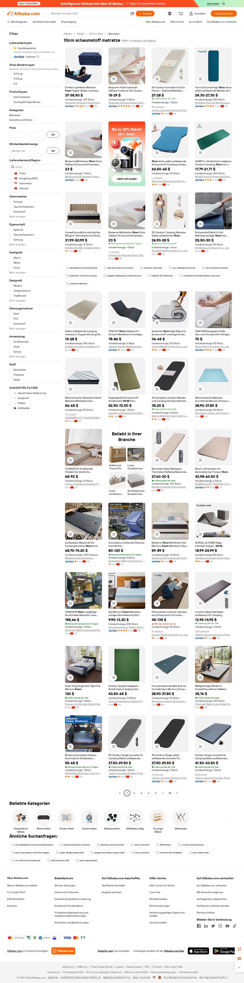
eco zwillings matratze (184, 268)
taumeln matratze (153, 268)
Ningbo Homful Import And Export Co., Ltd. (213, 176)
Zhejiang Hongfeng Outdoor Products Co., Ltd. (83, 346)
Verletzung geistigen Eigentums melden (167, 914)
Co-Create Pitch (16, 892)
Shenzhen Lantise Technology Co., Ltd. (213, 413)
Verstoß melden (158, 922)
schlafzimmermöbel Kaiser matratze (201, 275)
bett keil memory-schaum (120, 268)
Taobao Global (133, 966)
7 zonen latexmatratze (192, 845)
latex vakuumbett (88, 860)
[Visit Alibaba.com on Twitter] (213, 926)
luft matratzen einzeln (217, 268)
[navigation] (34, 414)
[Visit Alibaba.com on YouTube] (227, 926)
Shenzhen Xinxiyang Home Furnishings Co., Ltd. (83, 102)
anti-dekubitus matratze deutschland (34, 845)
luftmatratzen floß (60, 860)
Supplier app (105, 950)
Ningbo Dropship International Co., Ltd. (170, 486)
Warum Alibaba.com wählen (22, 885)
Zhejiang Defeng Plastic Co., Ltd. (170, 250)
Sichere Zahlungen (64, 885)
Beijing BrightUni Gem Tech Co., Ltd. (170, 415)
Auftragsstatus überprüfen (211, 899)
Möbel (80, 33)
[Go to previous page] (120, 793)
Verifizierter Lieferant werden (213, 905)
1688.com (82, 966)
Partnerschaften (206, 912)
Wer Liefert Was (174, 966)
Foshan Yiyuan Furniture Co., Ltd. (170, 634)
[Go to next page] (177, 793)
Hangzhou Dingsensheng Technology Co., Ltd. (126, 413)
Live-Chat (154, 892)
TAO (147, 966)
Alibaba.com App (174, 950)
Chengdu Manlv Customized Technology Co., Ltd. (83, 630)
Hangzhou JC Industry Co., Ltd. (212, 247)
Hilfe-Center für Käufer (162, 885)
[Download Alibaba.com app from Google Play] (225, 950)
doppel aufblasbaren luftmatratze (124, 275)
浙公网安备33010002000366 (180, 977)
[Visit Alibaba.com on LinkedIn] (206, 926)
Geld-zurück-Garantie (66, 892)
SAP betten (165, 845)
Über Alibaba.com (17, 878)
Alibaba (68, 33)
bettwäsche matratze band (83, 268)
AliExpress (68, 966)
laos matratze (142, 852)
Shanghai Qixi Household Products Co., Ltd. (170, 558)
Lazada (119, 966)
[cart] (181, 14)
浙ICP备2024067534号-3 (213, 977)
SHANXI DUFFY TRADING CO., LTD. (213, 484)
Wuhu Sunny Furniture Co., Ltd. (212, 346)
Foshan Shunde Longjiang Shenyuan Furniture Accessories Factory (83, 247)
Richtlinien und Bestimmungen (71, 922)
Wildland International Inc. (79, 558)
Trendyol (157, 966)
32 (170, 793)
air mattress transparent (27, 860)
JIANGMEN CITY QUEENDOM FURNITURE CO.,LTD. (83, 417)
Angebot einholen (112, 892)
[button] (132, 13)
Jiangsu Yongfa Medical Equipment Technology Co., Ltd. (126, 346)
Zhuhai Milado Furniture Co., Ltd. (169, 346)
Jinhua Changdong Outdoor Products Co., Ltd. (83, 484)
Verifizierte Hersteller (113, 885)
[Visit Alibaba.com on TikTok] (234, 926)
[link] (239, 949)
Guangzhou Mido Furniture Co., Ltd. (126, 560)
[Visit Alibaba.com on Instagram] (220, 926)
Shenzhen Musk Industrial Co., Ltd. (170, 181)
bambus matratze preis (112, 845)
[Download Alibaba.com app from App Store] (198, 950)
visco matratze (142, 845)
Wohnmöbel (96, 33)
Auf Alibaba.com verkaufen (211, 885)
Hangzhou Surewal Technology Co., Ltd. (213, 558)
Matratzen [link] (113, 33)
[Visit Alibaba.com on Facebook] (199, 926)
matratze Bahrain (78, 283)
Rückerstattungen (159, 905)
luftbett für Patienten (162, 275)
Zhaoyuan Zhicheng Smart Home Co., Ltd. (126, 102)
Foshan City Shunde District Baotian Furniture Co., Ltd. (126, 255)
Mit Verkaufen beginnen (210, 892)
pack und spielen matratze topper (32, 852)
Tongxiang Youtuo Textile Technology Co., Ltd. (126, 627)
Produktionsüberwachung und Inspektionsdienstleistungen (71, 914)
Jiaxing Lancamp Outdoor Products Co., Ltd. (170, 110)
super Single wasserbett (72, 852)
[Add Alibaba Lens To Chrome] (63, 950)
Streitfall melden (158, 899)
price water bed (201, 852)
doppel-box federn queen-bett (109, 852)
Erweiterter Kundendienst (68, 905)
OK (53, 134)
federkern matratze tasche (83, 275)
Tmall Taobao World (101, 966)
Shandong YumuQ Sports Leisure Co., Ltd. (213, 102)
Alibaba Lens (14, 950)
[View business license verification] (154, 977)
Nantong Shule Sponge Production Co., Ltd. (83, 176)
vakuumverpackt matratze (76, 845)
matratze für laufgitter (171, 852)
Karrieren (12, 905)
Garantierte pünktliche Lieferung (72, 899)
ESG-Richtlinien (15, 899)
